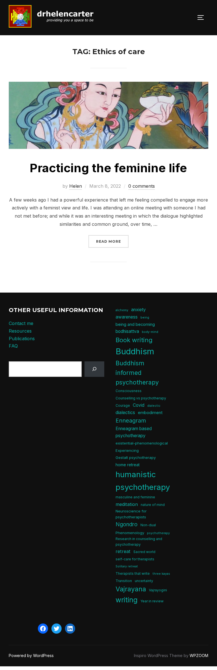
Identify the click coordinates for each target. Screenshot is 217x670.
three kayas (161, 574)
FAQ (13, 346)
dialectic (153, 406)
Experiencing (127, 450)
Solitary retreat (127, 566)
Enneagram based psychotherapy (134, 432)
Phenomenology (130, 532)
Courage (123, 405)
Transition (124, 581)
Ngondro (127, 524)
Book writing (134, 340)
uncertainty (144, 581)
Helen (75, 186)
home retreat (128, 464)
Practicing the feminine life (108, 168)
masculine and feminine (135, 497)
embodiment (150, 412)
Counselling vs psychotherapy (141, 398)
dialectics (125, 412)
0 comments (141, 186)
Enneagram (131, 420)
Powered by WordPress (31, 655)
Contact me (21, 323)
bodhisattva (127, 331)
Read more (112, 241)
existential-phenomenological (142, 443)
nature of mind (153, 505)
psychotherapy (158, 533)
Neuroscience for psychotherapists (131, 514)
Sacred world (144, 552)
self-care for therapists (135, 559)
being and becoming (135, 324)
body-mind (150, 332)
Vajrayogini (158, 590)
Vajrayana (131, 589)
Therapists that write (133, 573)
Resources (20, 331)
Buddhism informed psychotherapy (137, 372)
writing (127, 600)
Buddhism (135, 351)
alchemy (122, 310)
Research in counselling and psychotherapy (139, 541)
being (144, 317)
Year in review (152, 601)
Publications (22, 338)
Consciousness (129, 391)
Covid (138, 405)
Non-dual (148, 525)
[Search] (94, 369)
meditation (127, 504)
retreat (123, 551)
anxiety (138, 309)
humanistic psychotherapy (143, 481)
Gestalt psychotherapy (136, 457)
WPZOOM (199, 655)
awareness (127, 317)
